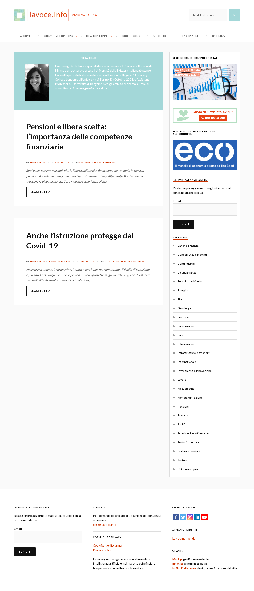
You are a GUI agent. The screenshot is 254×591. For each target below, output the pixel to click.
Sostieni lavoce (220, 35)
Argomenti (27, 35)
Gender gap (185, 308)
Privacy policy (102, 550)
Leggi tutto (40, 191)
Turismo (183, 460)
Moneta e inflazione (190, 397)
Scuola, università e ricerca (124, 261)
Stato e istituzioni (189, 451)
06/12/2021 (87, 261)
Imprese (183, 335)
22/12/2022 (62, 162)
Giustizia (183, 317)
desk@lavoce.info (104, 524)
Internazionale (187, 361)
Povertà (183, 415)
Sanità (181, 424)
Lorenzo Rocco (59, 261)
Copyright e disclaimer (108, 545)
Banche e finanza (188, 245)
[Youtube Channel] (204, 517)
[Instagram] (190, 517)
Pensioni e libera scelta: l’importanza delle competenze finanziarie (79, 136)
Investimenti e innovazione (195, 370)
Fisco (181, 299)
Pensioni (109, 162)
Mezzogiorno (186, 388)
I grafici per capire (97, 35)
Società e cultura (188, 442)
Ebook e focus (130, 35)
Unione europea (188, 469)
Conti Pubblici (186, 263)
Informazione (186, 343)
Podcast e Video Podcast (58, 35)
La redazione (190, 35)
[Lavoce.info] (43, 15)
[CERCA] (234, 15)
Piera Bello (37, 162)
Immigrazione (186, 326)
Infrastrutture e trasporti (194, 352)
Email (177, 201)
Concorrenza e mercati (192, 254)
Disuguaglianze (90, 162)
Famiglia (183, 290)
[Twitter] (183, 517)
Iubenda (177, 563)
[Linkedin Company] (197, 517)
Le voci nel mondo (184, 538)
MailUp (177, 559)
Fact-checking (161, 35)
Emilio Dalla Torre (184, 568)
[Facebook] (176, 517)
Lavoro (182, 379)
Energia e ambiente (190, 281)
